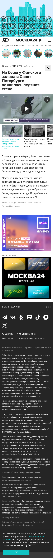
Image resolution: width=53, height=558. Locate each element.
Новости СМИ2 (9, 255)
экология (22, 203)
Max (46, 317)
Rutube (29, 317)
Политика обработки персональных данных (21, 472)
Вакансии (8, 334)
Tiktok (38, 317)
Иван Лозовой (34, 203)
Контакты (8, 338)
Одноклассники (21, 317)
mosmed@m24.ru (9, 454)
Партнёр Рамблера (10, 517)
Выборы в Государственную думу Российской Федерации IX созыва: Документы (23, 524)
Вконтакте (13, 317)
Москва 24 (26, 40)
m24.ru (9, 355)
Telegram (5, 317)
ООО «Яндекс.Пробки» (12, 496)
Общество (29, 66)
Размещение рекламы (31, 338)
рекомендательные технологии (16, 480)
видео (5, 203)
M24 (18, 306)
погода (12, 203)
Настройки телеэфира (12, 347)
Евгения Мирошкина (11, 206)
